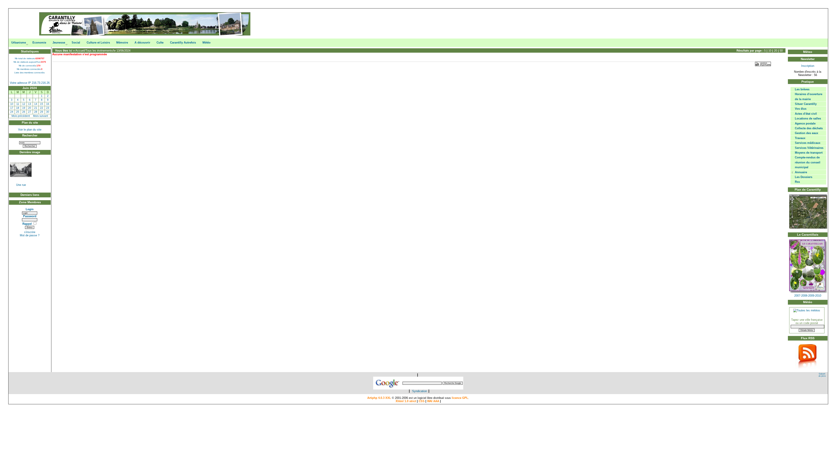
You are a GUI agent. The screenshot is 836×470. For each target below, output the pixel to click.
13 (29, 104)
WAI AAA (433, 401)
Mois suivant (40, 116)
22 (41, 108)
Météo (206, 42)
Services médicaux (807, 142)
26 (23, 112)
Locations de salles (808, 118)
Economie (39, 42)
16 (47, 104)
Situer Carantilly (806, 104)
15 (41, 104)
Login (30, 209)
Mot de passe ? (29, 235)
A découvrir (142, 42)
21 (35, 108)
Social (76, 42)
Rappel (27, 223)
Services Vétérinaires (809, 147)
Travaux (800, 138)
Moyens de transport (809, 152)
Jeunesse (58, 42)
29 (41, 112)
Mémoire (122, 42)
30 (47, 112)
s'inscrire (29, 232)
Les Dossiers (803, 177)
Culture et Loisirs (98, 42)
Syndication (419, 391)
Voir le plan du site (29, 129)
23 (47, 108)
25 (17, 112)
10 (11, 104)
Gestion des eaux (806, 133)
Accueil (80, 50)
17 (11, 108)
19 (23, 108)
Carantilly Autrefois (183, 42)
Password (29, 216)
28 (35, 112)
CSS (422, 401)
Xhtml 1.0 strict (406, 401)
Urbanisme (18, 42)
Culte (160, 42)
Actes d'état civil (806, 113)
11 (17, 104)
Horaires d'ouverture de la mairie (808, 96)
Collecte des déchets (809, 128)
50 (781, 50)
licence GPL (460, 398)
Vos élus (800, 108)
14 (35, 104)
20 (29, 108)
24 (11, 112)
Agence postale (805, 123)
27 (29, 112)
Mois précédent (21, 116)
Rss (797, 181)
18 (17, 108)
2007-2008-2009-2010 (807, 295)
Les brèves (802, 89)
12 (23, 104)
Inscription (807, 65)
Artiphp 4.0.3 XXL (379, 398)
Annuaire (801, 172)
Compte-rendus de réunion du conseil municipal (807, 162)
